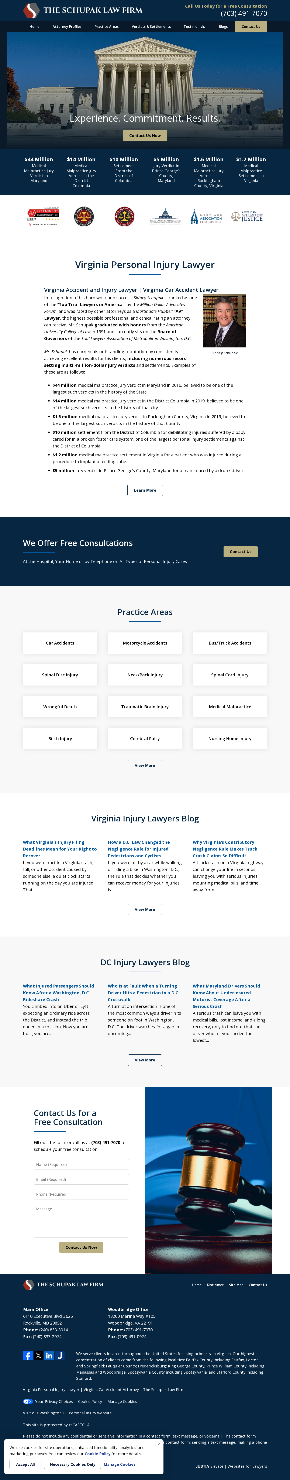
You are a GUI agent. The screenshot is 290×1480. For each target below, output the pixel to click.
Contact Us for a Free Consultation (68, 1117)
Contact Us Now (145, 135)
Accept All (25, 1464)
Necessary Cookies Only (72, 1464)
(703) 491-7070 (244, 13)
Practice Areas (107, 26)
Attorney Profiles (67, 26)
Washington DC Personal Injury (67, 1412)
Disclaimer (215, 1284)
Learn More (145, 490)
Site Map (236, 1284)
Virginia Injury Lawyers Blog (145, 818)
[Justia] (60, 1356)
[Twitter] (38, 1356)
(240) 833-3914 (53, 1330)
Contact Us (251, 26)
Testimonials (194, 26)
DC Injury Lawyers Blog (145, 962)
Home (34, 26)
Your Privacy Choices (54, 1401)
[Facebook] (28, 1356)
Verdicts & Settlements (151, 26)
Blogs (223, 26)
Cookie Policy (90, 1401)
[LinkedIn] (49, 1356)
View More (145, 765)
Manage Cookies (122, 1401)
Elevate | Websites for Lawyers (231, 1466)
